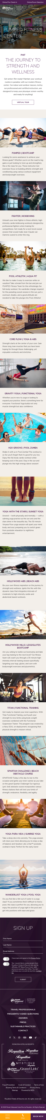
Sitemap (15, 1090)
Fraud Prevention (8, 1085)
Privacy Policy (35, 958)
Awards (23, 1018)
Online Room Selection (35, 2)
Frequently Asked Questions (23, 1014)
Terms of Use (39, 1085)
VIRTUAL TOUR (23, 102)
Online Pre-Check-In (9, 2)
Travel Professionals (23, 1009)
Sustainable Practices (23, 1026)
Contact (23, 1030)
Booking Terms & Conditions (16, 1088)
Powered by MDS (27, 1090)
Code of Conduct (24, 1085)
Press (23, 1022)
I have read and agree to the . (26, 958)
